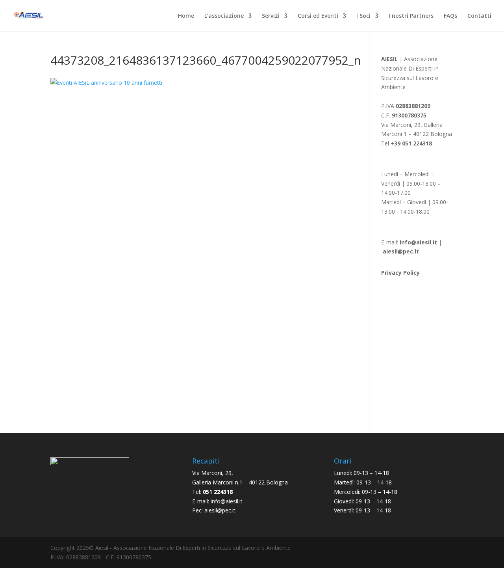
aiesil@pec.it (219, 510)
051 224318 (218, 491)
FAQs (450, 16)
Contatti (479, 16)
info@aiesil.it (418, 242)
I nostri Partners (411, 16)
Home (186, 16)
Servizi (271, 16)
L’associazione (224, 16)
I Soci (363, 16)
